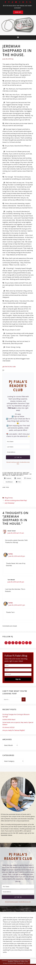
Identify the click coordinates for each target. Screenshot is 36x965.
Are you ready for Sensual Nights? (14, 730)
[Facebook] (6, 642)
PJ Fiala (10, 554)
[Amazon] (26, 642)
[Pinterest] (9, 642)
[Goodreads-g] (19, 642)
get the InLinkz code (9, 366)
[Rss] (30, 642)
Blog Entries (9, 498)
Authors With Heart (9, 719)
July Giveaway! (9, 503)
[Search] (24, 699)
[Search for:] (12, 699)
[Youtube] (16, 642)
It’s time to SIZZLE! (8, 727)
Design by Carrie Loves (21, 961)
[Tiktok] (12, 642)
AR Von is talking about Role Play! (16, 500)
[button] (18, 37)
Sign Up (18, 679)
